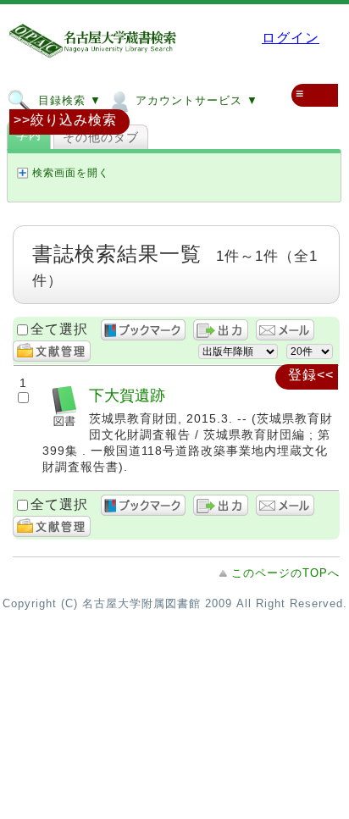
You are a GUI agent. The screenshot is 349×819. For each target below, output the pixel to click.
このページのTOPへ (285, 573)
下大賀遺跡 (127, 395)
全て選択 (59, 329)
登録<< (311, 375)
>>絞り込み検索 (65, 120)
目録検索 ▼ (68, 100)
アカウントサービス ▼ (194, 100)
